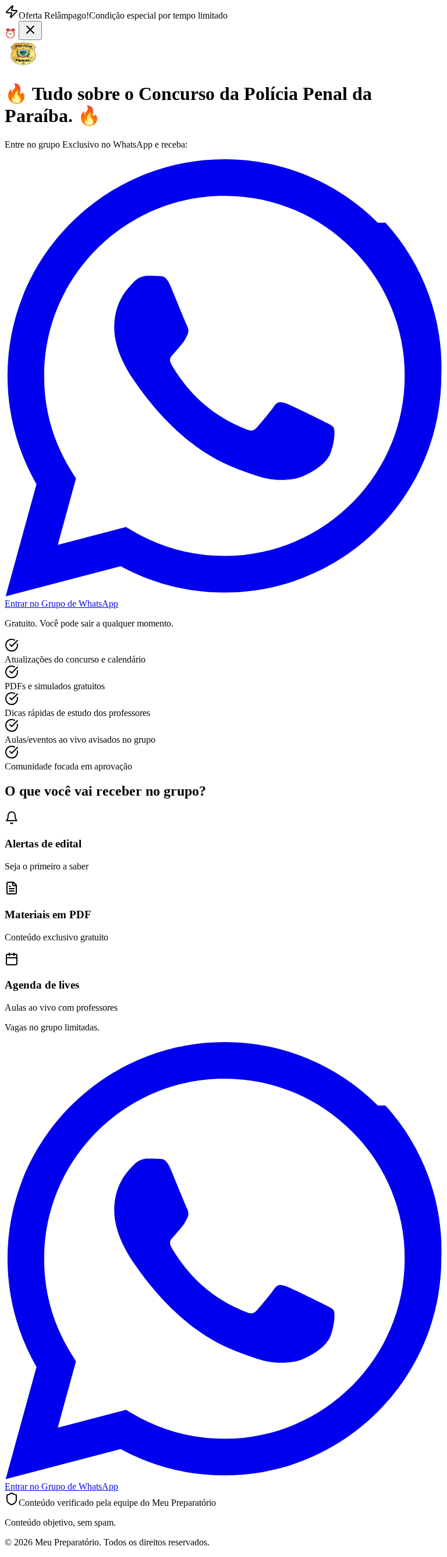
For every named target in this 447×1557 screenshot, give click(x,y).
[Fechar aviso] (30, 30)
